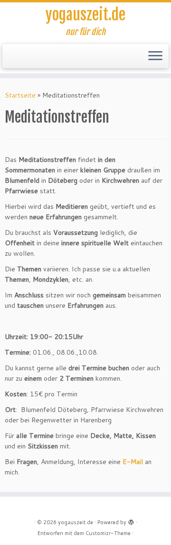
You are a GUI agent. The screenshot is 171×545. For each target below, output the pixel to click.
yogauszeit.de (85, 15)
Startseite (20, 95)
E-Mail (133, 461)
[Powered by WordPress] (131, 520)
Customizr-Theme (108, 533)
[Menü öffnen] (155, 56)
